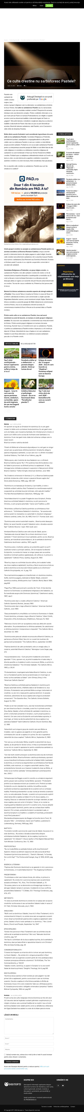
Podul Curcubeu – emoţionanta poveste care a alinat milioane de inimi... (72, 194)
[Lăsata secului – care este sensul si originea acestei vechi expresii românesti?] (61, 252)
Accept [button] (49, 5)
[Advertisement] (42, 24)
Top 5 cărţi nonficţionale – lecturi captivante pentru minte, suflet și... (72, 142)
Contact (73, 1106)
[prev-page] (5, 411)
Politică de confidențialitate (61, 1106)
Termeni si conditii (46, 1106)
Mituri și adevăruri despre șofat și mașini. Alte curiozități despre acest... (72, 229)
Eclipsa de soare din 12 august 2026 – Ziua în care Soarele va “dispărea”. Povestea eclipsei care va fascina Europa (46, 368)
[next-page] (8, 411)
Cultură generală (14, 40)
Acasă (6, 40)
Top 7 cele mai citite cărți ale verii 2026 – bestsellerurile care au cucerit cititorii (45, 396)
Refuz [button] (34, 5)
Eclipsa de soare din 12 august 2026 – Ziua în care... (73, 206)
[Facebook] (58, 1085)
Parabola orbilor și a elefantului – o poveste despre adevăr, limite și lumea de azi (28, 364)
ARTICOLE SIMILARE (11, 344)
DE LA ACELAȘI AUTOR (28, 344)
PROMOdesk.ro (31, 1100)
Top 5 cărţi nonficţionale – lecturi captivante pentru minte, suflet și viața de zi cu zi (11, 366)
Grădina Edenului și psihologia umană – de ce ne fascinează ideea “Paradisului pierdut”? (28, 396)
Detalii (41, 5)
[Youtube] (63, 1085)
